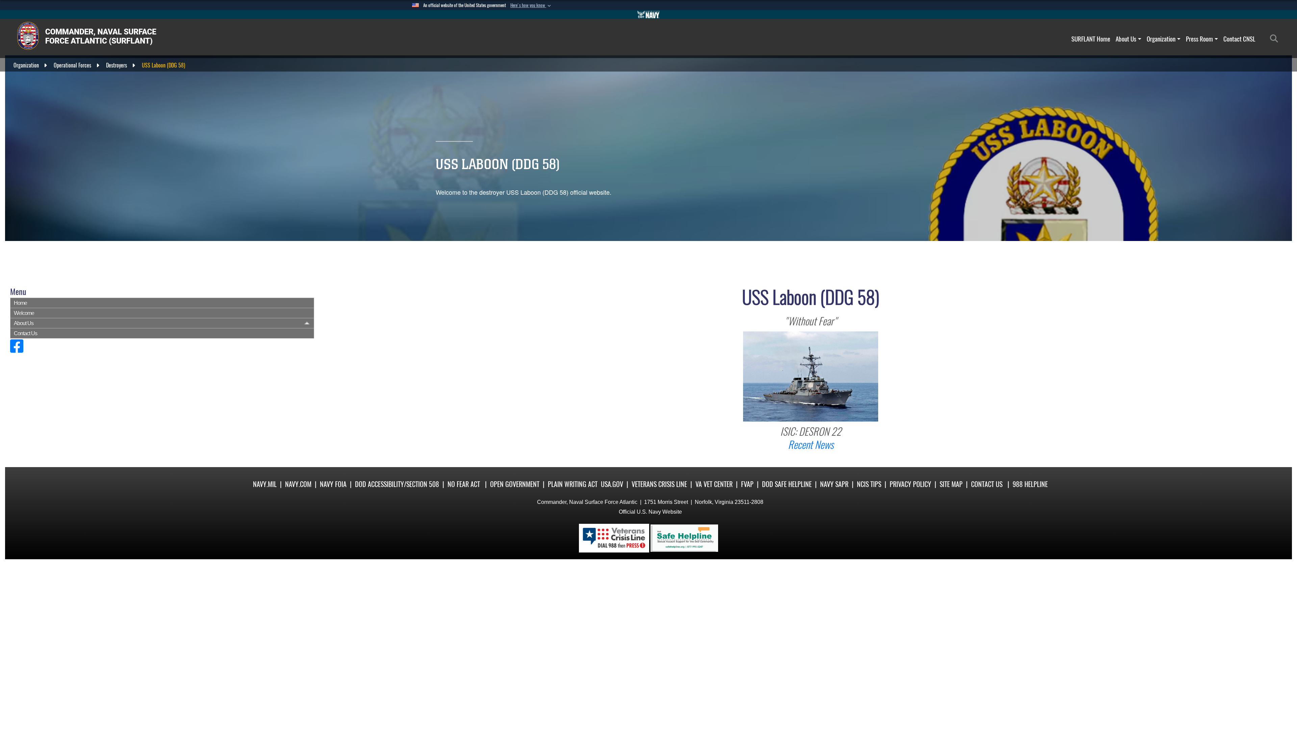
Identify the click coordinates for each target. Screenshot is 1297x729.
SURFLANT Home (1090, 38)
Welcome (24, 313)
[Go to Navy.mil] (648, 14)
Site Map (951, 484)
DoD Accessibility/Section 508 (397, 484)
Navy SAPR (834, 484)
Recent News (811, 445)
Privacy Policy (910, 484)
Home (20, 303)
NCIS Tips (869, 484)
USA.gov (612, 484)
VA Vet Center (714, 484)
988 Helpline (1030, 484)
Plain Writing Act (572, 484)
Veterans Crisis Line (659, 484)
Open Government (514, 484)
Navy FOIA (333, 484)
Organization (1161, 38)
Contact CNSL (1239, 38)
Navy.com (298, 484)
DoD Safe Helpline (787, 484)
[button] (531, 5)
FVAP (747, 484)
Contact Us (25, 333)
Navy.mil (265, 484)
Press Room (1199, 38)
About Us (1126, 38)
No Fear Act (464, 484)
